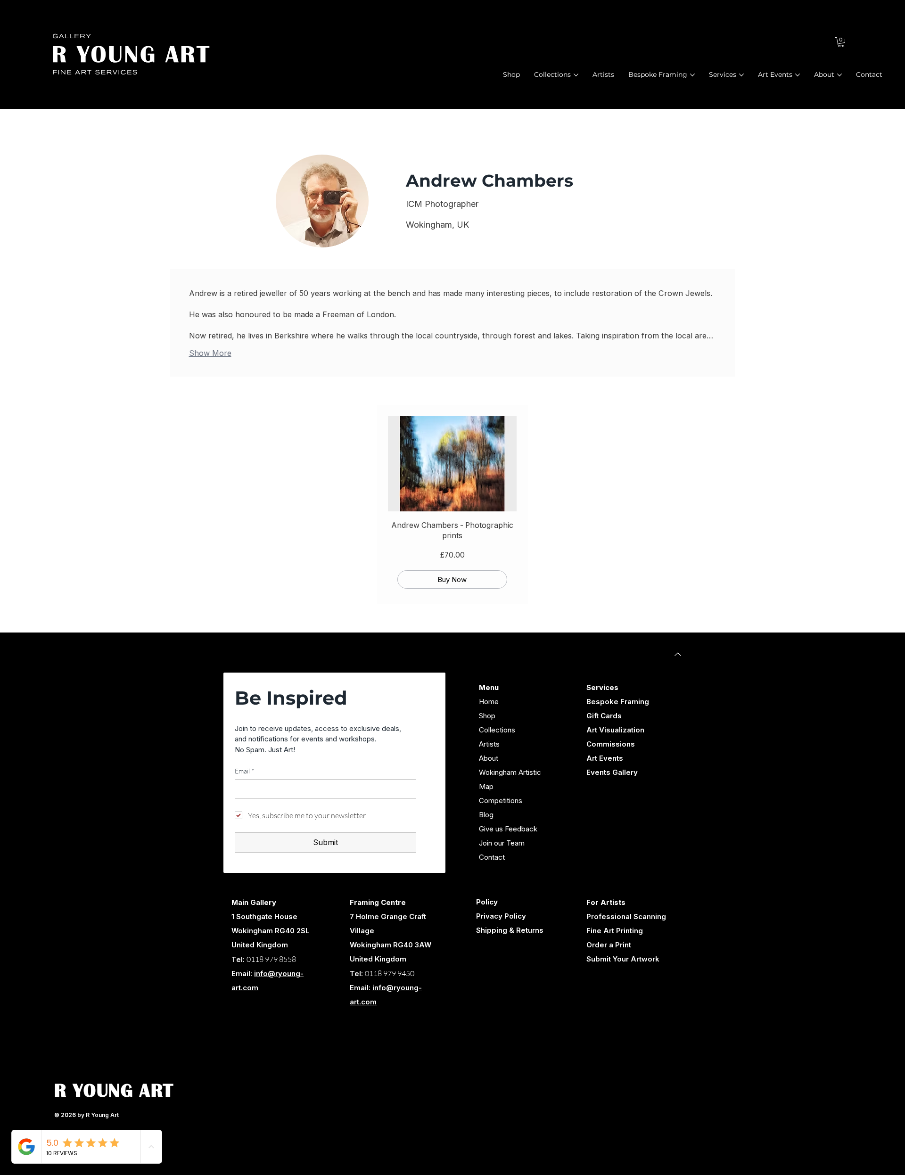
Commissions (610, 744)
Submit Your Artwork (622, 958)
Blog (486, 814)
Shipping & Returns (509, 930)
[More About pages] (839, 75)
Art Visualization (615, 729)
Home (489, 701)
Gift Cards (604, 715)
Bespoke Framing (617, 701)
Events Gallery (612, 772)
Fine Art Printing (614, 930)
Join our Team (502, 842)
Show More (210, 353)
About (488, 758)
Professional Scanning (626, 916)
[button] (841, 42)
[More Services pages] (741, 75)
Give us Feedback (508, 828)
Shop (487, 715)
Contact (492, 857)
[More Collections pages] (576, 75)
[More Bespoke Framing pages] (692, 75)
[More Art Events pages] (797, 75)
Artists (489, 744)
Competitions (500, 800)
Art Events (604, 758)
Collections (497, 729)
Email (245, 771)
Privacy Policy (501, 916)
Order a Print (608, 944)
